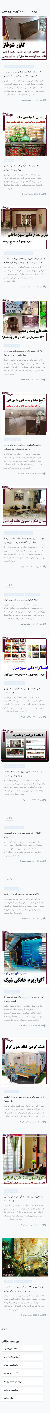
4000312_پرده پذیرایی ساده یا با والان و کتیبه (23, 894)
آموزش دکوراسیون (11, 1356)
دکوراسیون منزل (11, 1365)
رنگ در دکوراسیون (11, 1373)
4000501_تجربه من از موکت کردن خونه (21, 600)
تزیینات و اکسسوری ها (13, 1381)
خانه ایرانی (8, 1398)
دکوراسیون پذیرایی (11, 1390)
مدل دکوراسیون (10, 1348)
